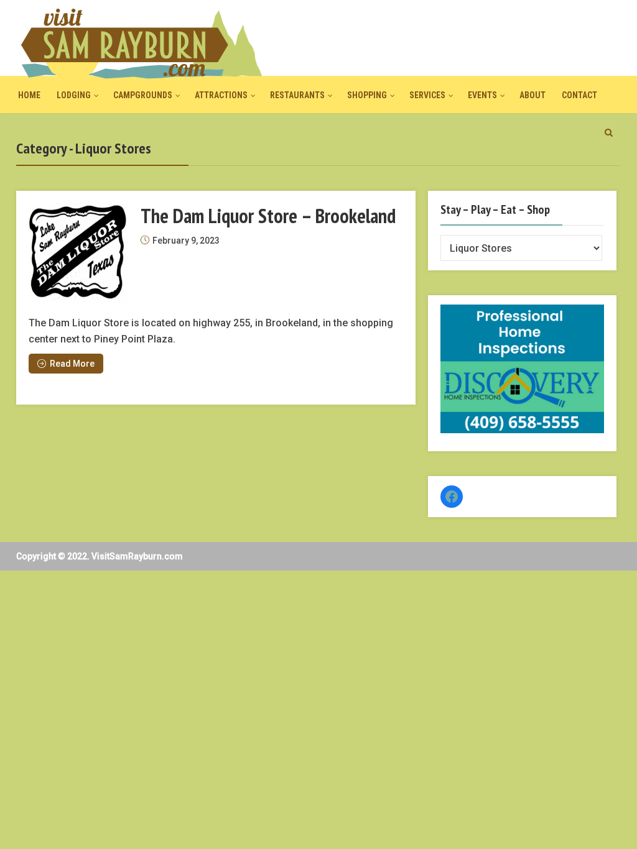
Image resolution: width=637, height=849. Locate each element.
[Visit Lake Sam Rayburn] (140, 43)
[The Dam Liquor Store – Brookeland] (78, 253)
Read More (72, 364)
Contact (579, 95)
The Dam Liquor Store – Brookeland (268, 216)
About (532, 95)
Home (29, 95)
